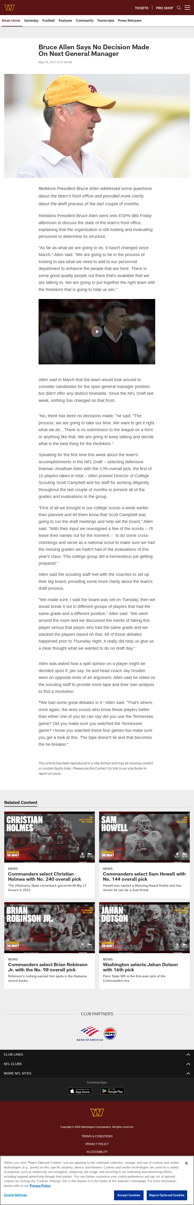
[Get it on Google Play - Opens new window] (112, 1093)
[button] (97, 331)
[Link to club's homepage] (9, 5)
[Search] (179, 7)
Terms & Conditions (97, 1135)
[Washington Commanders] (97, 1112)
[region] (97, 1180)
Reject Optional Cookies (167, 1195)
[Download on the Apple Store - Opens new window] (80, 1091)
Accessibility (97, 1151)
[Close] (186, 1163)
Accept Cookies (128, 1195)
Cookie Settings (15, 1195)
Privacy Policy (97, 1143)
